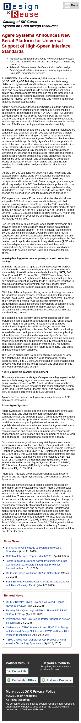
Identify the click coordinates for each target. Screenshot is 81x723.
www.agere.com (11, 445)
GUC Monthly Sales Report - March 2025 (29, 556)
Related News (13, 595)
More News (12, 541)
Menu (74, 5)
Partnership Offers (23, 680)
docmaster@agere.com (45, 459)
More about (30, 691)
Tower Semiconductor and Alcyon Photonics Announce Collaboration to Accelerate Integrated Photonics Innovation (37, 565)
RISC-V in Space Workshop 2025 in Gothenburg (33, 573)
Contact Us (18, 671)
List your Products (58, 680)
